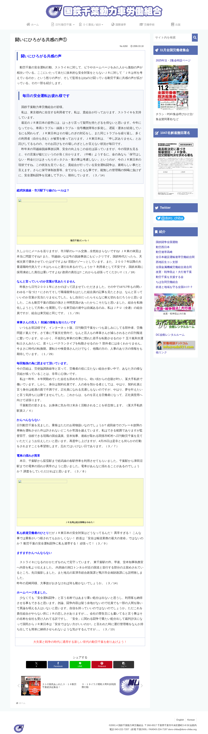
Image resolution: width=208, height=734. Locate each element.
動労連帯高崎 (164, 252)
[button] (123, 664)
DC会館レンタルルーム (170, 334)
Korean (191, 719)
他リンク (161, 352)
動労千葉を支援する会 (169, 277)
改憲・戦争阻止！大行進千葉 (174, 272)
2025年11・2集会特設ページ (173, 60)
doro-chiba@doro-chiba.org (182, 729)
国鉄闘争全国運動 (167, 242)
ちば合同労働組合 (167, 282)
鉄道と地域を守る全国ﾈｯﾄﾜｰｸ (174, 287)
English (180, 719)
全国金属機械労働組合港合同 (174, 267)
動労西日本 (163, 247)
